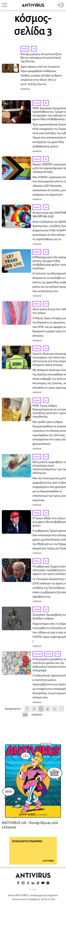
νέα (34, 49)
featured (37, 654)
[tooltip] (18, 883)
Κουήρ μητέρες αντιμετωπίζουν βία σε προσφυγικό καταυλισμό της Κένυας (41, 57)
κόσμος (25, 49)
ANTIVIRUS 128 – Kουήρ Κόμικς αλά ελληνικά (30, 825)
